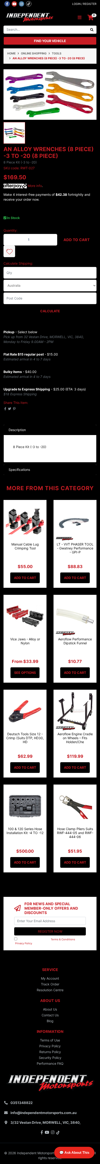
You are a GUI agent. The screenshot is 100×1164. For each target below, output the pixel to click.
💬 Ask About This (74, 1152)
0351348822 (21, 1103)
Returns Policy (50, 1052)
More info (34, 186)
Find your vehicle (50, 41)
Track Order (50, 984)
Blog (50, 1021)
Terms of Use (50, 1040)
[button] (9, 251)
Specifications (19, 470)
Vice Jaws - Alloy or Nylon (25, 641)
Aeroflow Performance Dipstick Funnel (75, 641)
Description (17, 430)
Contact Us (50, 1015)
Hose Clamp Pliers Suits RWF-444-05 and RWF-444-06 (75, 833)
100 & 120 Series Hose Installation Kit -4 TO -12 (25, 831)
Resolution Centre (50, 990)
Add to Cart (76, 239)
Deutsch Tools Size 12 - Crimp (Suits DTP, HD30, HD (25, 738)
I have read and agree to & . (46, 941)
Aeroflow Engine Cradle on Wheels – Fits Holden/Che (75, 738)
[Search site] (92, 30)
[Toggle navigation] (79, 17)
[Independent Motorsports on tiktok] (28, 3)
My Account (50, 978)
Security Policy (50, 1058)
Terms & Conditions (63, 939)
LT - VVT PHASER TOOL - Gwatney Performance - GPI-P (75, 548)
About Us (50, 1009)
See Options (25, 673)
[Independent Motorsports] (29, 17)
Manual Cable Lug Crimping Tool (25, 546)
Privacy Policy (23, 943)
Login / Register (84, 4)
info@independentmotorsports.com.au (43, 1113)
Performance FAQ (50, 1063)
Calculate (50, 311)
